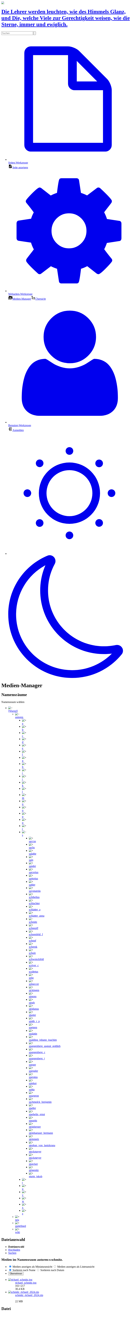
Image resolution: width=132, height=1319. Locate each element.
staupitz (33, 1120)
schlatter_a (34, 909)
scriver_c (34, 965)
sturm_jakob (35, 1176)
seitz (31, 977)
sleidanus (34, 1008)
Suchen (12, 1252)
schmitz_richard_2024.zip (29, 1295)
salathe (32, 853)
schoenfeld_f (36, 934)
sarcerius (33, 872)
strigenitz (34, 1170)
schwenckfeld (36, 959)
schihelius (34, 897)
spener (32, 1064)
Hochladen (14, 1249)
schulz (32, 953)
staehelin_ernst (37, 1114)
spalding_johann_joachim (43, 1039)
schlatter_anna (36, 915)
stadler (32, 1108)
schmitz (33, 921)
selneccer (34, 984)
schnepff (33, 928)
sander (32, 866)
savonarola (35, 890)
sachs (32, 847)
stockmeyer (35, 1157)
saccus (32, 841)
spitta (32, 1089)
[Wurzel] (13, 710)
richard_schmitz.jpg (25, 1282)
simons (32, 996)
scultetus (33, 971)
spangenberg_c (37, 1052)
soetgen (33, 1027)
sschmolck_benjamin (40, 1101)
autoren (19, 717)
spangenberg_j (37, 1058)
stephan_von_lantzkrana (42, 1145)
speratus (33, 1077)
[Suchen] (34, 33)
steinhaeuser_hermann (41, 1132)
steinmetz (34, 1139)
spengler (33, 1070)
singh (32, 1002)
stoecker (33, 1163)
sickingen (34, 990)
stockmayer (35, 1151)
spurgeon (34, 1095)
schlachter (34, 903)
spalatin (33, 1033)
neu (17, 1219)
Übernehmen (16, 1273)
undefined (20, 1226)
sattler (32, 884)
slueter (32, 1015)
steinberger (35, 1126)
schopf (32, 940)
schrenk (33, 946)
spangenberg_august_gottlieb (44, 1046)
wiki (17, 1232)
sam (31, 859)
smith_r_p (34, 1021)
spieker (33, 1083)
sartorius (33, 878)
